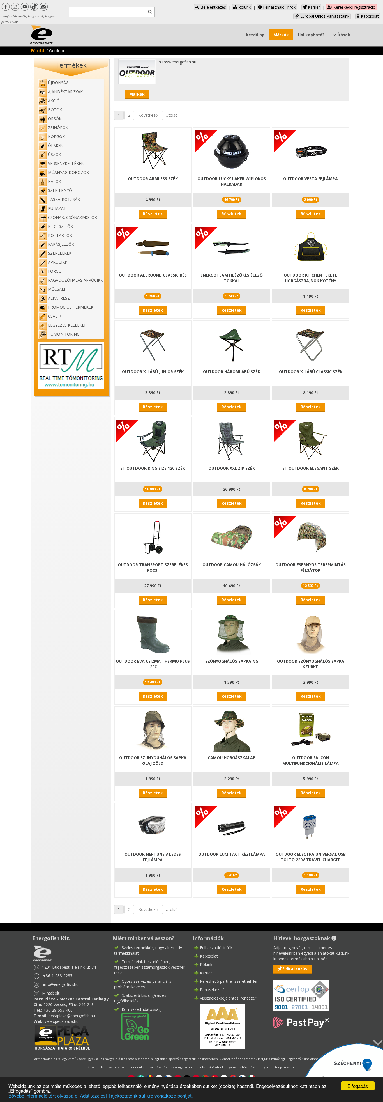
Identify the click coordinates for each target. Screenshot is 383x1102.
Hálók (54, 181)
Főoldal (37, 50)
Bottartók (60, 235)
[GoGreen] (131, 1025)
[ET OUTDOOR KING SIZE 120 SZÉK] (153, 440)
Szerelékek (59, 253)
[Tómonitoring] (71, 365)
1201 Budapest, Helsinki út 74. (69, 967)
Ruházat (57, 208)
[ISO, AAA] (301, 992)
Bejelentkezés (212, 7)
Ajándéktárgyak (65, 91)
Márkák (281, 34)
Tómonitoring (64, 334)
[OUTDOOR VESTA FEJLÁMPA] (311, 151)
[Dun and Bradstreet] (219, 1025)
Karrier (313, 7)
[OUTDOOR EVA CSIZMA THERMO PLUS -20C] (153, 633)
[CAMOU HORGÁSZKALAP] (232, 730)
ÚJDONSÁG (58, 82)
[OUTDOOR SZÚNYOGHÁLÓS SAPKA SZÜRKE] (311, 633)
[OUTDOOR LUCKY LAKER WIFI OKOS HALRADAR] (232, 151)
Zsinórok (58, 127)
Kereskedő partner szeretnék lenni (231, 981)
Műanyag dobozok (68, 172)
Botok (55, 109)
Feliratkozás (294, 968)
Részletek (153, 213)
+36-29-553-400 (58, 1010)
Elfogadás (357, 1085)
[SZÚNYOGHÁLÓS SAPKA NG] (232, 633)
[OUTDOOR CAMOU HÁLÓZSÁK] (232, 537)
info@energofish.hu (61, 984)
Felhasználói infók (279, 7)
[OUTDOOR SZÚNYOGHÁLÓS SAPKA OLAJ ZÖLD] (153, 730)
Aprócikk (57, 262)
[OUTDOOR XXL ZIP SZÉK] (232, 440)
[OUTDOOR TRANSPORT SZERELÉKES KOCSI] (153, 537)
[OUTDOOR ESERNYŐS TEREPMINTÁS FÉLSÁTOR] (311, 537)
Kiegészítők (60, 226)
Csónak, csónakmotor (72, 217)
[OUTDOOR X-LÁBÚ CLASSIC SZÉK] (311, 344)
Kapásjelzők (61, 244)
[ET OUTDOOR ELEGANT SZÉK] (311, 440)
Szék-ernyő (60, 190)
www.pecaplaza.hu (62, 1021)
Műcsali (56, 289)
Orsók (54, 118)
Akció (54, 100)
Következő (148, 115)
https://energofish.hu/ (178, 62)
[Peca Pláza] (62, 1036)
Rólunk (244, 7)
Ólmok (55, 145)
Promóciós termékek (70, 307)
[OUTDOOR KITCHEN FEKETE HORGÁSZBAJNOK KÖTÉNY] (311, 247)
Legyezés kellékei (66, 325)
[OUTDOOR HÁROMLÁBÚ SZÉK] (232, 344)
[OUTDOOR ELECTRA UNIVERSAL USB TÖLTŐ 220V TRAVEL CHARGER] (311, 826)
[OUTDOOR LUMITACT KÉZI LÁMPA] (232, 826)
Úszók (54, 154)
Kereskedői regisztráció (353, 7)
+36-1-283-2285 (57, 975)
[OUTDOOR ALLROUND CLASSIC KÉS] (153, 247)
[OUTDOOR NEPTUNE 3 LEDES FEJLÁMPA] (153, 826)
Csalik (54, 316)
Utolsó (172, 115)
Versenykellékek (66, 163)
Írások (344, 34)
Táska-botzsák (64, 199)
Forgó (55, 271)
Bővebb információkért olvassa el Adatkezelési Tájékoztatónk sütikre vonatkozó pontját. (100, 1095)
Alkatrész (59, 298)
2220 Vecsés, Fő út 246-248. (68, 1004)
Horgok (56, 136)
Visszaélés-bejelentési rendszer (228, 998)
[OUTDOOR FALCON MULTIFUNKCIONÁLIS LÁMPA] (311, 730)
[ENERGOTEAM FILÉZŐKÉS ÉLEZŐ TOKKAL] (232, 247)
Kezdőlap (255, 34)
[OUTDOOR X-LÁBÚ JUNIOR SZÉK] (153, 344)
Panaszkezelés (213, 989)
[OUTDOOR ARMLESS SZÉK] (153, 151)
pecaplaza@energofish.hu (72, 1015)
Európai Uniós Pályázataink (324, 16)
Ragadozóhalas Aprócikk (75, 280)
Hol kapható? (311, 34)
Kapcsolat (369, 16)
